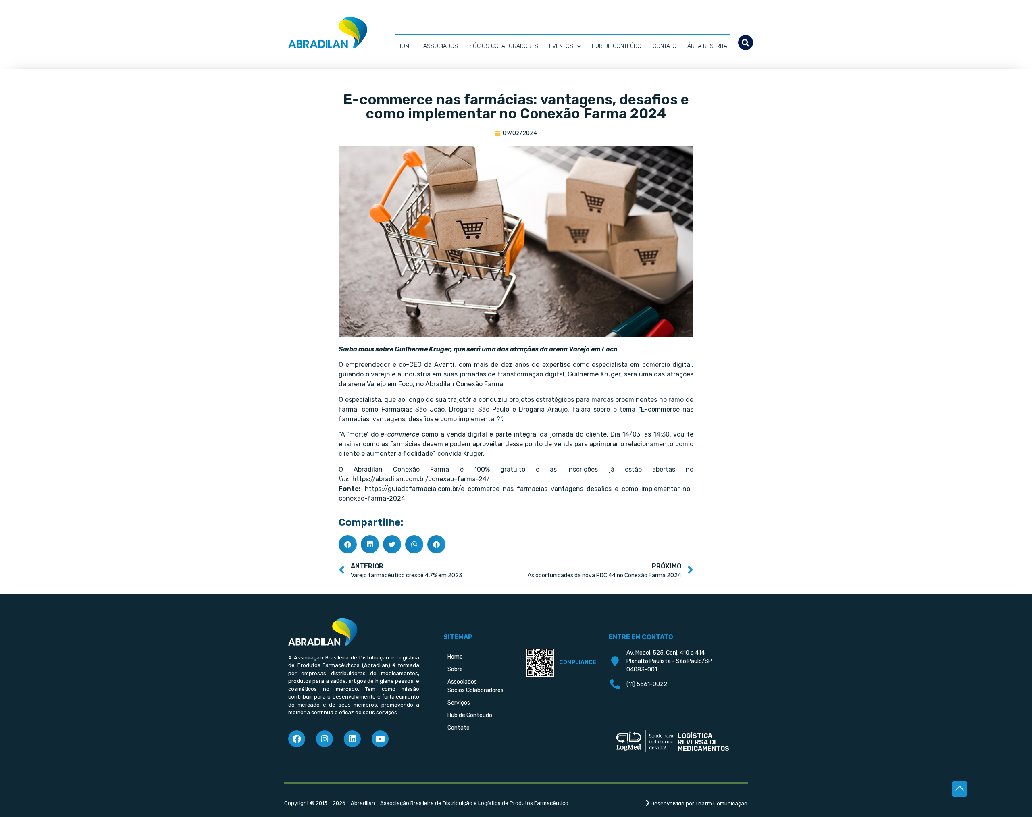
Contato (664, 46)
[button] (745, 42)
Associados (440, 46)
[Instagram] (324, 738)
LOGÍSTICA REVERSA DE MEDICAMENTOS (703, 742)
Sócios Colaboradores (503, 46)
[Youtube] (380, 738)
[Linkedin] (352, 738)
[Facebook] (296, 738)
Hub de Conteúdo (616, 46)
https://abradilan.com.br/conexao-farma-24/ (421, 479)
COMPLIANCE (577, 662)
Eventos (561, 46)
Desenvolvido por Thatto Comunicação (699, 803)
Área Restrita (707, 46)
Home (404, 46)
